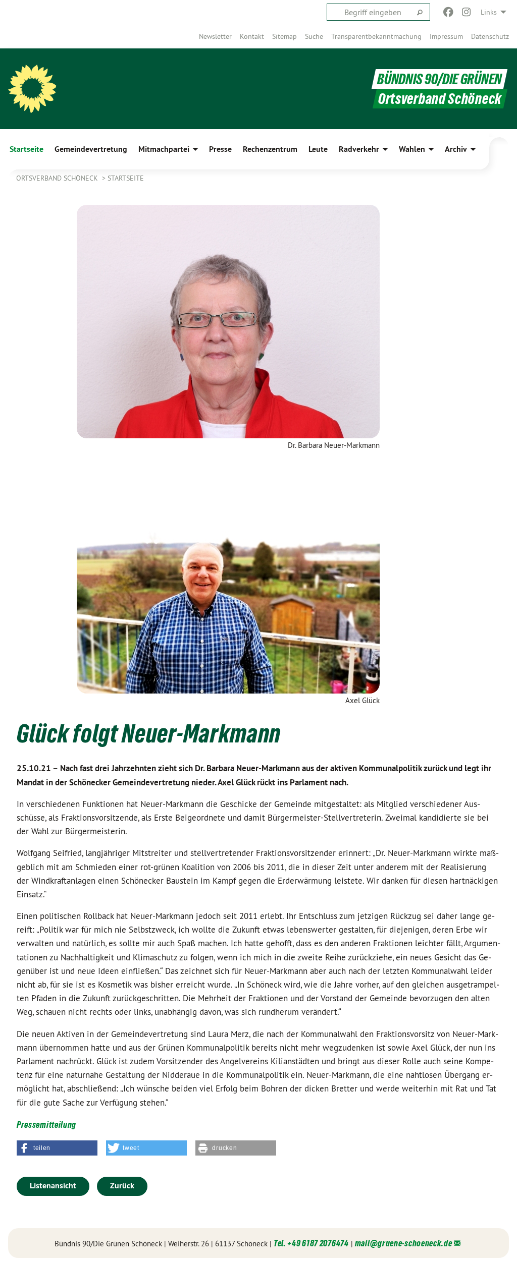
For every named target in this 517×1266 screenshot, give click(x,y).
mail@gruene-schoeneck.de (403, 1243)
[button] (57, 1148)
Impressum (446, 36)
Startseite (126, 178)
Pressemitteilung (46, 1124)
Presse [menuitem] (220, 149)
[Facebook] (448, 12)
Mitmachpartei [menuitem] (163, 149)
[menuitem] (215, 36)
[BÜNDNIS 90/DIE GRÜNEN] (32, 89)
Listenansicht (53, 1185)
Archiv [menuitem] (456, 149)
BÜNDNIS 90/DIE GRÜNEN (439, 79)
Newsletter (215, 36)
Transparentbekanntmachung (376, 36)
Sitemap (284, 36)
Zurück (122, 1185)
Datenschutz (490, 36)
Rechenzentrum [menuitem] (270, 149)
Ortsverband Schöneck (58, 178)
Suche (314, 36)
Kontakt (252, 36)
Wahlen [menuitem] (412, 149)
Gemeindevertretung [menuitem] (91, 149)
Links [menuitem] (489, 12)
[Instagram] (466, 12)
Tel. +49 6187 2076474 (311, 1243)
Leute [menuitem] (318, 149)
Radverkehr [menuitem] (359, 149)
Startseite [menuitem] (26, 149)
